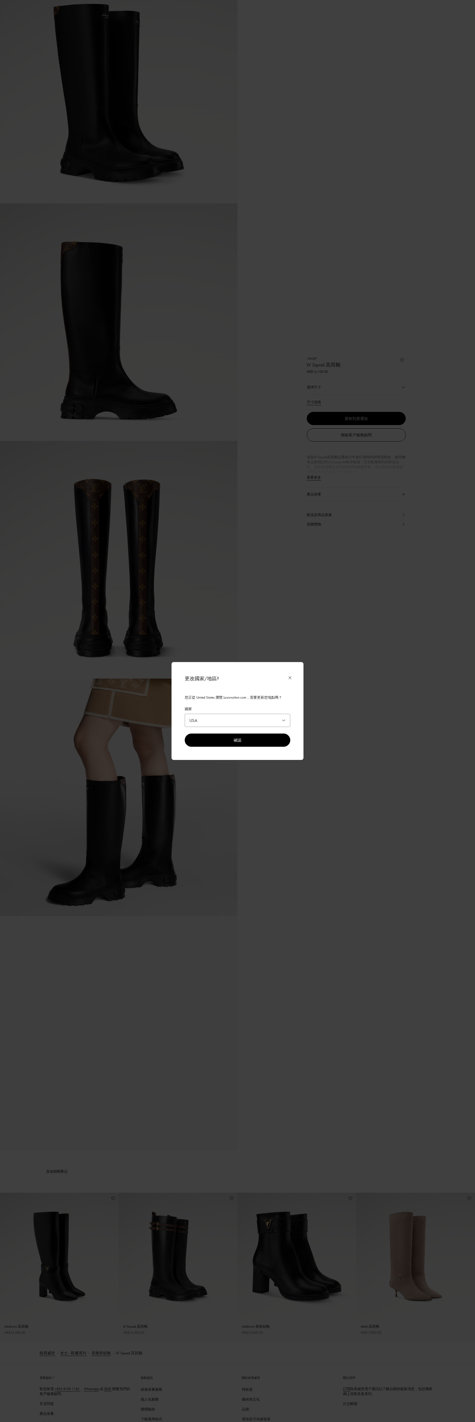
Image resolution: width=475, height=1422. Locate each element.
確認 (237, 740)
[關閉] (290, 677)
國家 (188, 709)
